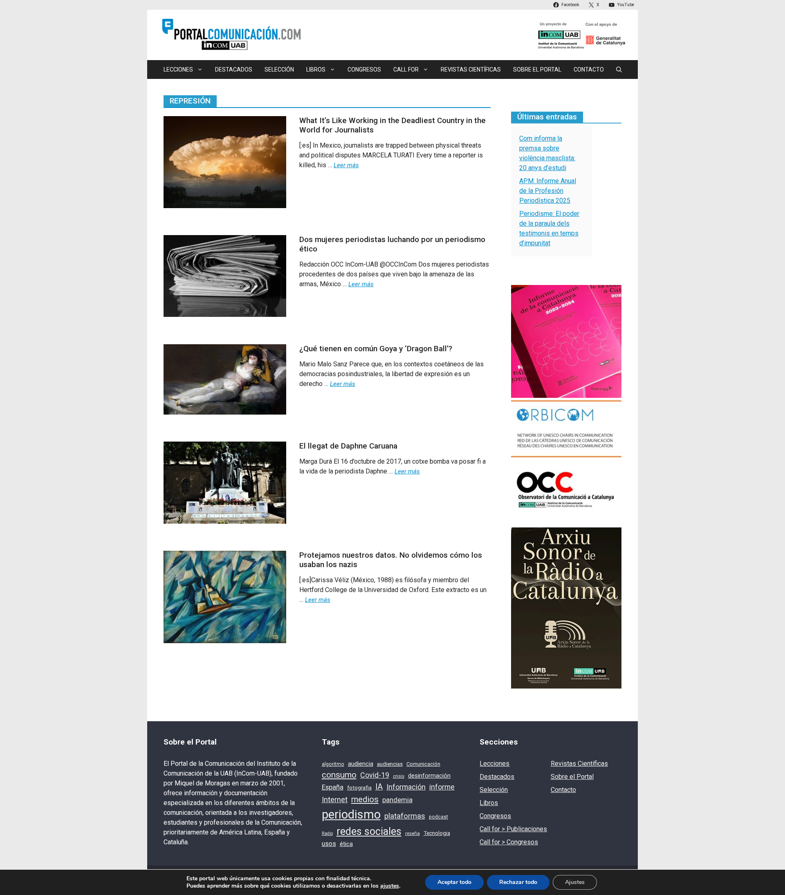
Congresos (364, 69)
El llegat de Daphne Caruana (348, 446)
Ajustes (575, 882)
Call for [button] (406, 69)
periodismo (351, 814)
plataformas (404, 816)
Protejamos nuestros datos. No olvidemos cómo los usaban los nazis (390, 559)
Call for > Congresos (509, 842)
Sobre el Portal (537, 69)
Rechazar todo (518, 882)
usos (329, 844)
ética (346, 844)
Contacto (589, 69)
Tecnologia (437, 833)
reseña (412, 833)
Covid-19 (374, 775)
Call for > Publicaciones (513, 829)
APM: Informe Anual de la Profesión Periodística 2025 (547, 190)
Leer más (346, 165)
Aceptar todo (454, 882)
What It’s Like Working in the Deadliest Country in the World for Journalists (392, 125)
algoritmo (333, 764)
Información (406, 787)
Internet (335, 799)
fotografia (359, 787)
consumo (339, 775)
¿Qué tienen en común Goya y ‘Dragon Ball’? (375, 348)
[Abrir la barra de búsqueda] (619, 69)
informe (442, 787)
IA (379, 787)
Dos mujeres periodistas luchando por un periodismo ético (392, 244)
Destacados (233, 69)
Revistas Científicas (471, 69)
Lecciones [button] (178, 69)
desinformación (429, 775)
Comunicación (423, 764)
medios (365, 799)
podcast (438, 817)
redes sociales (368, 831)
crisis (398, 776)
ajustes (389, 886)
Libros (489, 803)
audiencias (390, 764)
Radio (327, 833)
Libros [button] (315, 69)
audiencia (360, 763)
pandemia (397, 800)
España (332, 787)
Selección (279, 69)
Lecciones (494, 763)
